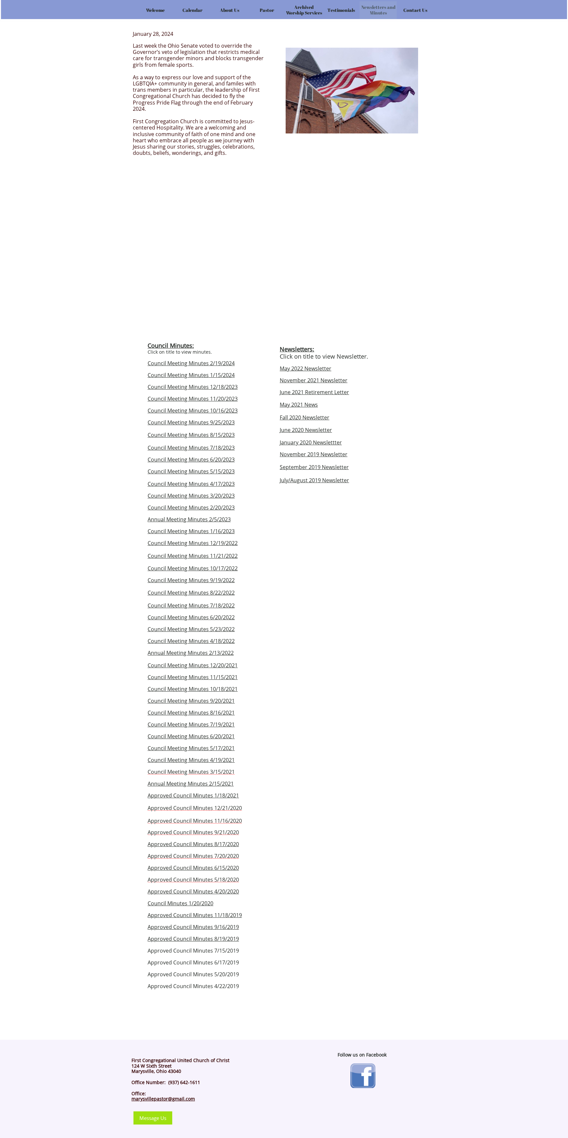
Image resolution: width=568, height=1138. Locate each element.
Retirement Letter (327, 392)
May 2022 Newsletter (305, 368)
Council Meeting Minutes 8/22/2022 (191, 592)
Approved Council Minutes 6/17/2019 (193, 962)
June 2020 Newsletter (306, 430)
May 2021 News (299, 404)
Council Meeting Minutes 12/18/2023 (193, 387)
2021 (298, 392)
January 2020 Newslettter (311, 442)
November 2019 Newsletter (313, 454)
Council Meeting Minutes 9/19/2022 (191, 580)
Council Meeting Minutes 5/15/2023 (191, 471)
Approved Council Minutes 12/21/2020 (195, 808)
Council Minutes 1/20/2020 (180, 903)
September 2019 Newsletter (314, 467)
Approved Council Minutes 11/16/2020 (195, 820)
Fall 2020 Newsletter (304, 417)
